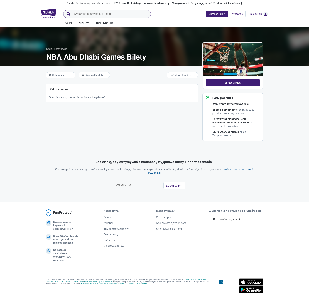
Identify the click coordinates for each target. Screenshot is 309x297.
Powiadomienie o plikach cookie (98, 281)
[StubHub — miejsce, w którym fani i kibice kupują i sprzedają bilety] (48, 14)
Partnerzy (109, 240)
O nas (107, 217)
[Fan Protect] (59, 213)
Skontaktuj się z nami (169, 228)
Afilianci (108, 222)
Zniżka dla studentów (116, 228)
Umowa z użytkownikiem (195, 279)
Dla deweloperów (114, 245)
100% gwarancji (222, 98)
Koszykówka (60, 48)
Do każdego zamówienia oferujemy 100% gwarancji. (158, 3)
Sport (49, 48)
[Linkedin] (221, 286)
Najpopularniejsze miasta (171, 222)
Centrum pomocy (166, 217)
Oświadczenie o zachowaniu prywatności (64, 281)
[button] (233, 82)
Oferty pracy (111, 234)
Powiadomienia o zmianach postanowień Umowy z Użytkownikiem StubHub (114, 283)
